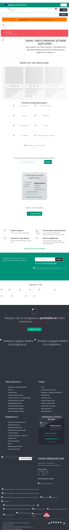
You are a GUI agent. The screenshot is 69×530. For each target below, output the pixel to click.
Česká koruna (62, 5)
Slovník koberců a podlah (48, 406)
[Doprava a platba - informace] (34, 494)
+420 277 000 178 (48, 10)
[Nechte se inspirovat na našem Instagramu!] (34, 310)
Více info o (46, 263)
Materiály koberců (46, 408)
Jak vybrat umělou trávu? (48, 403)
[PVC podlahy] (23, 139)
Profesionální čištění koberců (16, 406)
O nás (42, 387)
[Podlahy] (45, 129)
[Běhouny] (23, 119)
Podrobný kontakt (51, 442)
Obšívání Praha (12, 438)
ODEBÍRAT (59, 259)
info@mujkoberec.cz (51, 439)
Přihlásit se (52, 10)
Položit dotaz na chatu (34, 197)
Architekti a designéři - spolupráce (18, 435)
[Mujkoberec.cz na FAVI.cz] (46, 514)
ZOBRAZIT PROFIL (34, 329)
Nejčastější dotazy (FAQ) (15, 403)
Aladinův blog (45, 395)
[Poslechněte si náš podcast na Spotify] (36, 514)
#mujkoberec (41, 321)
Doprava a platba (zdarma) (15, 395)
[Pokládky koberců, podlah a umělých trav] (34, 149)
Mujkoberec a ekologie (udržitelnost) (51, 392)
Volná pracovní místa (14, 449)
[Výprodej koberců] (23, 129)
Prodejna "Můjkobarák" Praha (51, 458)
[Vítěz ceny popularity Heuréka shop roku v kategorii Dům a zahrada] (12, 10)
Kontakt (10, 390)
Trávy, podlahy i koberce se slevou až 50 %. (36, 19)
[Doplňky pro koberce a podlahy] (45, 139)
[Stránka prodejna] (17, 464)
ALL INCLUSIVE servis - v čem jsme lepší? (19, 398)
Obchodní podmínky (13, 441)
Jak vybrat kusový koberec (48, 390)
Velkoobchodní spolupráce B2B (16, 430)
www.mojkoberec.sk (17, 529)
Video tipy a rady (46, 398)
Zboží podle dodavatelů (15, 427)
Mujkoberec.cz (29, 527)
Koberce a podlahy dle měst (16, 411)
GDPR (9, 443)
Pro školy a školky (13, 433)
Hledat (63, 14)
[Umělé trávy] (45, 119)
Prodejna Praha (12, 392)
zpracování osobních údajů (49, 263)
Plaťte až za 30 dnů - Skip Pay (16, 400)
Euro (65, 5)
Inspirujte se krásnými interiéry (17, 422)
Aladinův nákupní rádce (48, 400)
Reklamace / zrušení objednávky (17, 387)
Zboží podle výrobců (13, 425)
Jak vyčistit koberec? (47, 411)
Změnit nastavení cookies (15, 446)
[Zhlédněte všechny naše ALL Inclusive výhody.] (7, 514)
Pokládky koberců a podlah (15, 408)
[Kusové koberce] (23, 109)
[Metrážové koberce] (45, 109)
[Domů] (4, 25)
